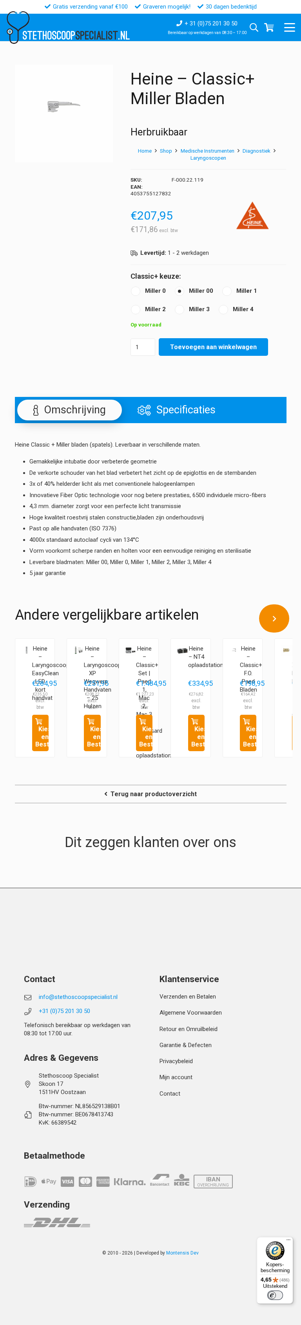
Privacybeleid (176, 1061)
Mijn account (176, 1077)
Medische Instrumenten (207, 151)
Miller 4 (243, 309)
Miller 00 (201, 290)
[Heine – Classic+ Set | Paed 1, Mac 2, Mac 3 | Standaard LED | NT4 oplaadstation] (130, 650)
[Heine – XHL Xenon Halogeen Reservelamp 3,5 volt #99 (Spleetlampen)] (286, 650)
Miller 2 (155, 309)
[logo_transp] (18, 27)
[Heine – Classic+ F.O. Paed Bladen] (234, 650)
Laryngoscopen (208, 158)
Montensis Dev (182, 1253)
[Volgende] (274, 618)
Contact (170, 1093)
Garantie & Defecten (186, 1045)
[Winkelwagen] (269, 27)
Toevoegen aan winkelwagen (213, 347)
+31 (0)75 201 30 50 (64, 1011)
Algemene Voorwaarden (191, 1012)
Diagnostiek (256, 151)
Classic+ (144, 276)
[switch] (275, 1295)
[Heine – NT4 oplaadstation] (182, 650)
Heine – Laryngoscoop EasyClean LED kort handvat (50, 673)
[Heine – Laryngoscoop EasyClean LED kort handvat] (26, 650)
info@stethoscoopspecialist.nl (78, 997)
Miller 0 (155, 290)
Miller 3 (199, 309)
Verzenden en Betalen (188, 996)
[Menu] (288, 1241)
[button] (289, 27)
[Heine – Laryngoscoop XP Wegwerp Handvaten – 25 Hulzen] (78, 650)
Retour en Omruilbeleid (189, 1029)
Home (145, 151)
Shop (166, 151)
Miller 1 (246, 290)
